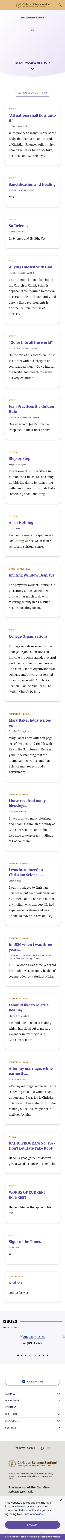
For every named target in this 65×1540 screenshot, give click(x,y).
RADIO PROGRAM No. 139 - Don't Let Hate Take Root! (32, 1146)
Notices (15, 1282)
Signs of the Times (25, 1241)
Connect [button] (11, 1394)
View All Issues (10, 1327)
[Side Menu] (5, 5)
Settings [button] (10, 1427)
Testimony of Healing (19, 714)
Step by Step (19, 458)
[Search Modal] (60, 5)
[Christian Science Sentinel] (33, 5)
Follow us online (26, 1448)
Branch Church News (19, 569)
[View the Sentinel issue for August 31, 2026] (32, 1337)
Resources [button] (12, 1421)
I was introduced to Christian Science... (26, 872)
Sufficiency (18, 225)
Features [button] (11, 1414)
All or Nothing (21, 522)
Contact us (35, 1381)
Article (12, 109)
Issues (10, 1321)
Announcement (16, 1276)
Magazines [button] (12, 1400)
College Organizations (28, 636)
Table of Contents (35, 92)
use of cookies (34, 1514)
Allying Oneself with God (30, 267)
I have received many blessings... (27, 803)
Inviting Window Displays (31, 575)
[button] (18, 1355)
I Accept (32, 1525)
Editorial (13, 452)
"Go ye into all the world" (31, 342)
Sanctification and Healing (32, 184)
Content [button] (11, 1407)
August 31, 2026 (32, 1343)
